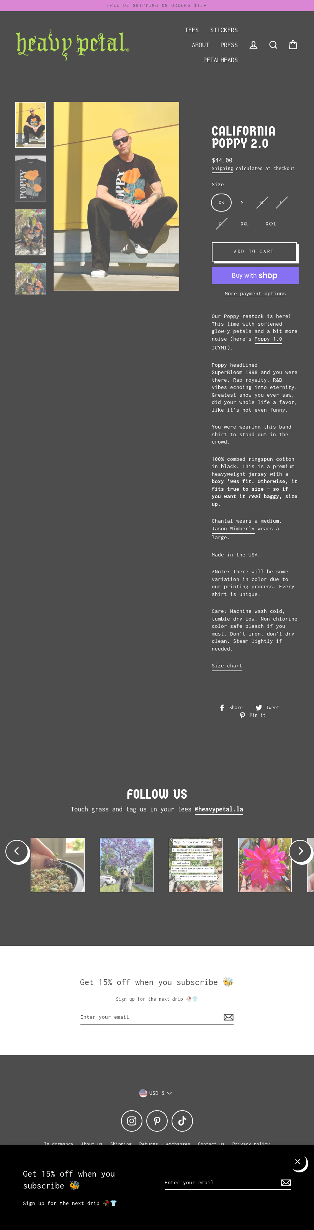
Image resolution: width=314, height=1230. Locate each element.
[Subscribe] (285, 1183)
